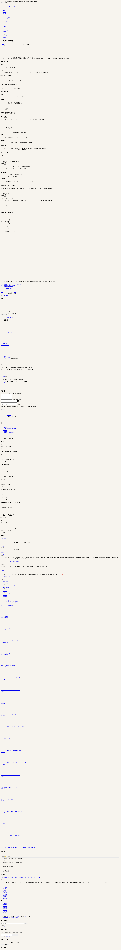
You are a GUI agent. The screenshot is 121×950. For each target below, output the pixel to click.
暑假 (25, 877)
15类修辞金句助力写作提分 (9, 432)
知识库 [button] (4, 26)
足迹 (7, 22)
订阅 (7, 35)
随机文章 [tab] (15, 605)
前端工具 (5, 904)
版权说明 (5, 896)
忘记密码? (3, 926)
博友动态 (5, 907)
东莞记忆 (5, 431)
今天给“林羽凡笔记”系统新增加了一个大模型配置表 (12, 862)
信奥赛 (17, 877)
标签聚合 (5, 890)
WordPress (18, 916)
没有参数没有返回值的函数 (12, 601)
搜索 (2, 2)
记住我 (3, 925)
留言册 (4, 37)
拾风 (2, 363)
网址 (18, 403)
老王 (4, 376)
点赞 (4, 295)
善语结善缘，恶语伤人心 (17, 399)
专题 (9, 16)
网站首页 (5, 887)
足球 (11, 877)
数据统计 (5, 906)
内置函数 (8, 600)
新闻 (34, 877)
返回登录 (8, 936)
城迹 (21, 877)
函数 (5, 288)
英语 (7, 30)
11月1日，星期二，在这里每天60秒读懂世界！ (12, 284)
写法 (7, 592)
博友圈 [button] (4, 31)
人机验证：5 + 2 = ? (21, 404)
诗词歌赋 (5, 908)
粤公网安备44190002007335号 (17, 917)
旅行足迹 (5, 912)
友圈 (7, 34)
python (2, 288)
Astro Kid (26, 916)
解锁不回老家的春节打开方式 (9, 428)
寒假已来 (5, 430)
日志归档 (5, 911)
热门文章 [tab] (3, 605)
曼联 (9, 877)
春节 (40, 877)
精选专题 (5, 891)
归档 (7, 20)
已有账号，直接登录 (4, 944)
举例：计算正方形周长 (11, 585)
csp (19, 877)
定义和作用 (5, 581)
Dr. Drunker (4, 563)
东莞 (31, 877)
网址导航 (5, 888)
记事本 (4, 12)
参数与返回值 (6, 587)
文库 (7, 27)
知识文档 (5, 910)
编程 (12, 288)
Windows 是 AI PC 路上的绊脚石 (8, 866)
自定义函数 (5, 596)
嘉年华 (23, 877)
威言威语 (4, 538)
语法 (7, 597)
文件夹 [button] (4, 13)
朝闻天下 (28, 877)
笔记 (9, 17)
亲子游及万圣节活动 (7, 286)
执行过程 (8, 593)
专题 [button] (7, 14)
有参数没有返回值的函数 (11, 602)
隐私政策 (5, 898)
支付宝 (2, 314)
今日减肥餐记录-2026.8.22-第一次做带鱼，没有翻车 (12, 858)
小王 (3, 44)
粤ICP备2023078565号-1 (6, 917)
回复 (2, 370)
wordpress (7, 877)
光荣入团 (5, 427)
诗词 (7, 29)
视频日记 (5, 894)
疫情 (4, 877)
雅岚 (3, 570)
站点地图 (5, 892)
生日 (15, 877)
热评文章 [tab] (7, 605)
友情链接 (5, 895)
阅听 (7, 18)
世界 (32, 877)
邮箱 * (18, 400)
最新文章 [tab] (11, 605)
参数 (7, 288)
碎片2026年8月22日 (5, 870)
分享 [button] (7, 295)
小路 (3, 554)
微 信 (6, 314)
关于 (7, 25)
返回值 (9, 288)
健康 (2, 877)
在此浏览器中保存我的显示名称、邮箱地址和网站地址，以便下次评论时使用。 (19, 406)
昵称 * (18, 401)
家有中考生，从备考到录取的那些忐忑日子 (10, 561)
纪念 (7, 23)
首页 (4, 10)
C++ (36, 877)
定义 (7, 583)
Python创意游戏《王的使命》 (9, 285)
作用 (7, 584)
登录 (6, 2)
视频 (7, 21)
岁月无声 (5, 903)
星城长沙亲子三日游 (5, 552)
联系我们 (5, 914)
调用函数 (5, 591)
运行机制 (5, 595)
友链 (7, 33)
